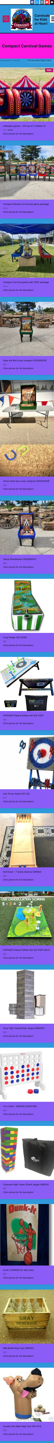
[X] (37, 2)
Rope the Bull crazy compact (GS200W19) (24, 360)
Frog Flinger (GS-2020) (15, 637)
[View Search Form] (6, 18)
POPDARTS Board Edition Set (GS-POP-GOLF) (26, 950)
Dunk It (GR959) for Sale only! (18, 1270)
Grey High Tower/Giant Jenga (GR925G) (23, 1028)
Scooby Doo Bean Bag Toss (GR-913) (22, 1426)
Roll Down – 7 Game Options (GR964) (22, 872)
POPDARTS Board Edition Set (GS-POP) (23, 715)
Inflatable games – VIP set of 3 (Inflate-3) (24, 126)
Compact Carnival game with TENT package (26, 282)
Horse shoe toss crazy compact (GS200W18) (26, 481)
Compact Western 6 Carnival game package (26, 204)
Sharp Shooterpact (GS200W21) (19, 559)
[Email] (52, 2)
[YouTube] (47, 2)
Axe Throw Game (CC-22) (16, 793)
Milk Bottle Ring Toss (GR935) (18, 1348)
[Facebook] (32, 2)
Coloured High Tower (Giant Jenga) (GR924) (26, 1184)
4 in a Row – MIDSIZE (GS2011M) (20, 1106)
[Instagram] (42, 2)
